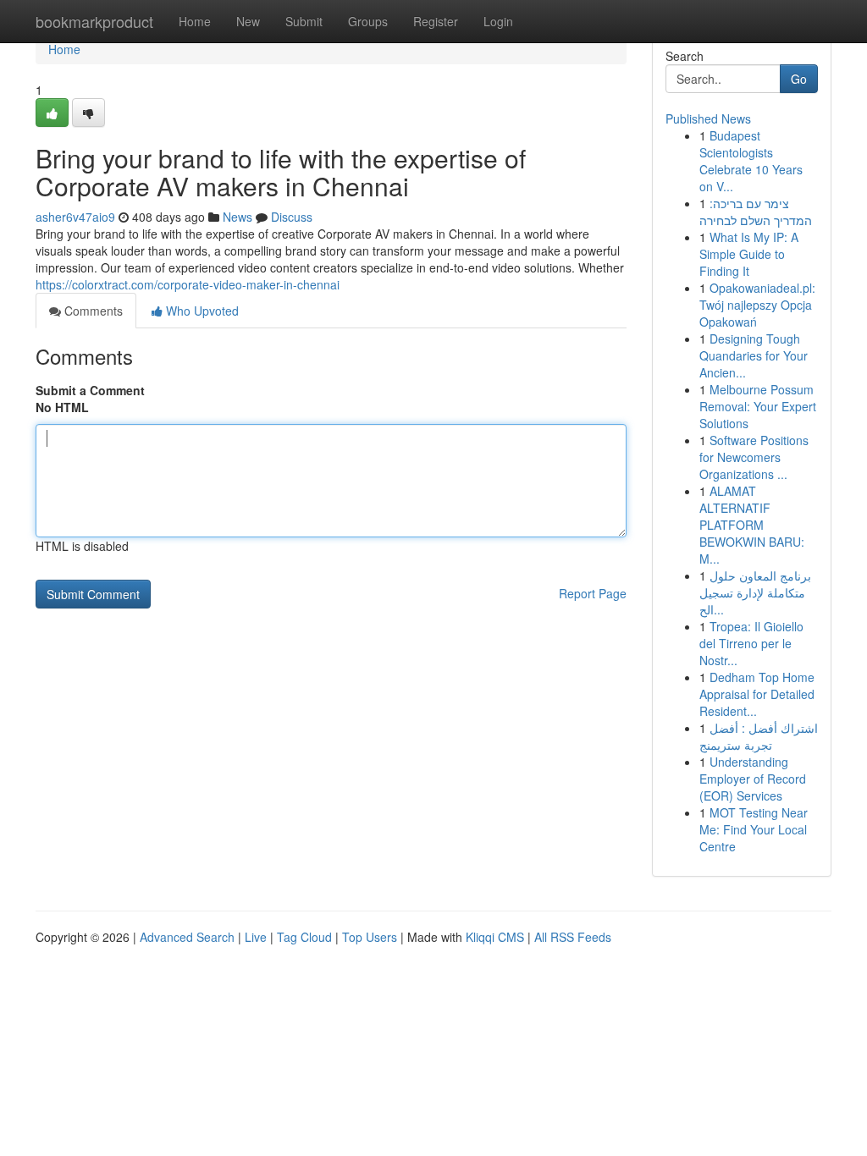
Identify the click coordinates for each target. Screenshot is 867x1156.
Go (799, 78)
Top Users (369, 936)
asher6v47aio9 (75, 216)
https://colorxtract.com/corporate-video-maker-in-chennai (188, 284)
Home (195, 21)
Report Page (593, 593)
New (248, 21)
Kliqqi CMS (495, 936)
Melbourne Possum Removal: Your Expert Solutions (757, 406)
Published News (708, 118)
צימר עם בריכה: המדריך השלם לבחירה (755, 211)
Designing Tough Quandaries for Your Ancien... (753, 355)
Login (498, 21)
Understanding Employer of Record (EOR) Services (752, 778)
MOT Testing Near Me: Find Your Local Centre (753, 829)
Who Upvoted (201, 310)
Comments (92, 310)
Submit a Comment (90, 390)
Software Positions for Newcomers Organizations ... (754, 457)
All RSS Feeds (572, 936)
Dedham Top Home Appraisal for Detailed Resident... (757, 694)
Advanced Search (187, 936)
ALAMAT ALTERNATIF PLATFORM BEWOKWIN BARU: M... (751, 524)
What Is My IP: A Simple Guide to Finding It (748, 253)
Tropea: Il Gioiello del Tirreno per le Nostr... (751, 643)
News (237, 216)
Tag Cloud (304, 936)
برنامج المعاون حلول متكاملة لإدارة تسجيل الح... (755, 592)
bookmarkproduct (94, 21)
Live (256, 936)
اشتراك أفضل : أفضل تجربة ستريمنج (758, 736)
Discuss (291, 216)
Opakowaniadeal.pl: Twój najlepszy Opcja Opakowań (757, 304)
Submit (304, 21)
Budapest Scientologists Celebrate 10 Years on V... (751, 161)
